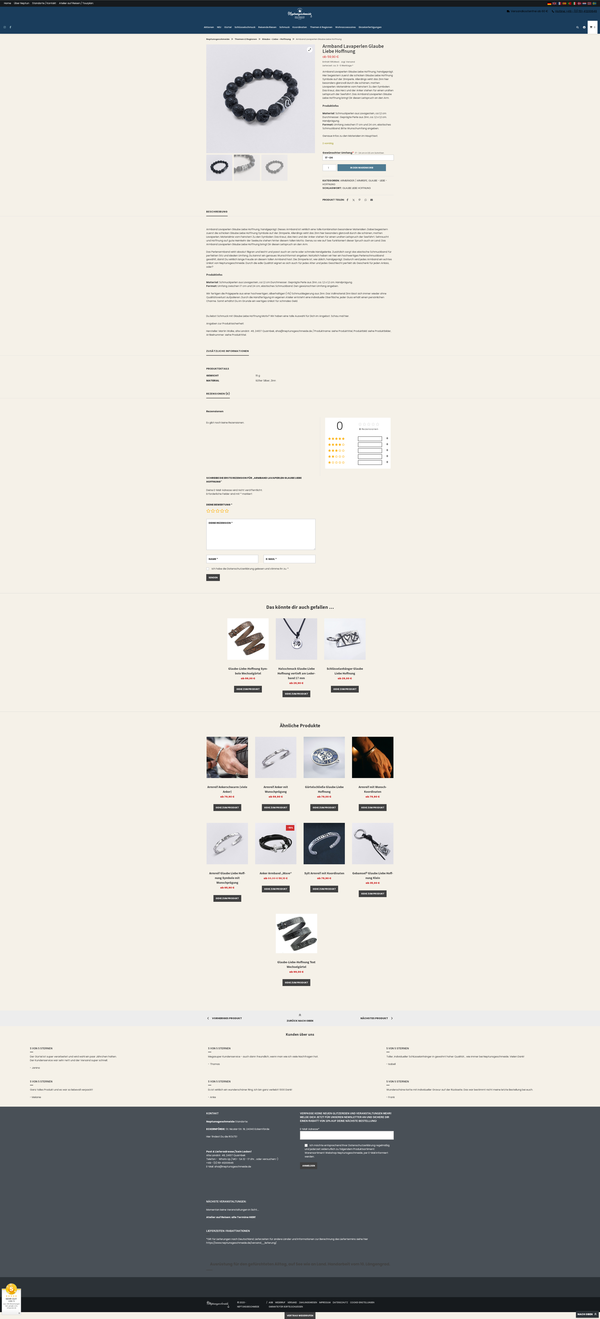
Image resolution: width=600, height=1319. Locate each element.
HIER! (252, 1217)
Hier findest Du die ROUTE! (222, 1136)
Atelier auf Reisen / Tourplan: (76, 3)
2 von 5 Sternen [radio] (213, 511)
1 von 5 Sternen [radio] (208, 511)
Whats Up (224, 1159)
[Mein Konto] (584, 27)
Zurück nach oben (300, 1021)
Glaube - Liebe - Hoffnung (276, 39)
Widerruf (280, 1302)
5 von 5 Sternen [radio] (227, 511)
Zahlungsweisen (308, 1302)
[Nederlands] (584, 3)
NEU (219, 27)
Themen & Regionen (321, 27)
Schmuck (284, 27)
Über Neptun (21, 3)
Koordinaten (299, 27)
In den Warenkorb (361, 167)
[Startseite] (300, 14)
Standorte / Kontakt (44, 3)
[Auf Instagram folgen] (4, 27)
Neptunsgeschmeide (218, 39)
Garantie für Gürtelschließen (286, 1306)
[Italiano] (574, 3)
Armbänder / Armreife (353, 180)
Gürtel (228, 27)
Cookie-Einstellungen (362, 1302)
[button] (309, 50)
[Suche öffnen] (577, 27)
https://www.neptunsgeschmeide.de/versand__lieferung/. (241, 1243)
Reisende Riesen (267, 27)
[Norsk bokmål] (590, 3)
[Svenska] (594, 3)
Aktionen (209, 27)
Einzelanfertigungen (370, 27)
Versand (350, 61)
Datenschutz (340, 1302)
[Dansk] (580, 3)
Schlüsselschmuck (245, 27)
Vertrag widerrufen (300, 1315)
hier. (346, 316)
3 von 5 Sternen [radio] (217, 511)
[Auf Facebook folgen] (10, 27)
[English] (554, 3)
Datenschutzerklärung (240, 569)
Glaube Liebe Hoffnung (356, 188)
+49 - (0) (219, 1163)
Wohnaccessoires (345, 27)
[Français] (560, 3)
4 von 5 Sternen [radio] (222, 511)
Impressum (325, 1302)
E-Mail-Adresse (309, 1129)
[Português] (570, 3)
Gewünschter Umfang (338, 153)
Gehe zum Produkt (248, 689)
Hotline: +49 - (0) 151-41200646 (576, 11)
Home (7, 3)
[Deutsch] (550, 3)
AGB (271, 1302)
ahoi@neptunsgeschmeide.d (232, 1166)
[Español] (564, 3)
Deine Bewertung (219, 504)
